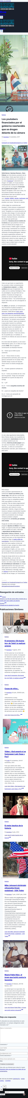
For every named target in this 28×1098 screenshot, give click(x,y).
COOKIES (8, 1080)
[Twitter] (3, 12)
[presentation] (15, 623)
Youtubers (16, 586)
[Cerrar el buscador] (1, 1090)
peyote (17, 198)
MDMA (12, 198)
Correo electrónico (6, 1055)
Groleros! (2, 14)
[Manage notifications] (24, 1094)
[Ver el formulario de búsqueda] (1, 17)
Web (1, 1061)
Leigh (8, 760)
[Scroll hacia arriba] (1, 1087)
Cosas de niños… (12, 689)
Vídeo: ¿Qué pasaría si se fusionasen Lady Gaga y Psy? (15, 754)
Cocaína (7, 198)
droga (4, 586)
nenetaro (6, 137)
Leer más (12, 715)
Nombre (3, 1050)
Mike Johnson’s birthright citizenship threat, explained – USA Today (15, 888)
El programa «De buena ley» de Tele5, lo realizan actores (15, 643)
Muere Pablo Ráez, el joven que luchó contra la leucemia (15, 977)
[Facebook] (1, 12)
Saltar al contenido (5, 1)
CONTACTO (16, 1078)
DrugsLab (10, 181)
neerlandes (9, 586)
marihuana (22, 198)
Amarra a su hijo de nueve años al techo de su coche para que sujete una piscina (13, 598)
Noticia (4, 115)
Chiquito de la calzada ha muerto (9, 604)
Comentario (4, 1044)
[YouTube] (5, 12)
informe (6, 571)
